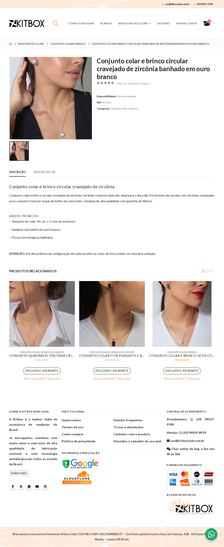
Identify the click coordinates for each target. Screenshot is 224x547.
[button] (55, 23)
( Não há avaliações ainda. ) (133, 83)
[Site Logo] (26, 23)
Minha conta (186, 23)
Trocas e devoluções (129, 427)
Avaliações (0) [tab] (44, 172)
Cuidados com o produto (132, 434)
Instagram (45, 486)
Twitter (21, 486)
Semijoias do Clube (133, 23)
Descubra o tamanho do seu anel (137, 441)
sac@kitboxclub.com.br (177, 4)
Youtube (37, 486)
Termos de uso (72, 427)
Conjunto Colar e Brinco (124, 108)
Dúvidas (164, 23)
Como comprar (73, 434)
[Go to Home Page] (10, 43)
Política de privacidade (79, 441)
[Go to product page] (42, 314)
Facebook (13, 486)
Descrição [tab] (17, 172)
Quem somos (71, 420)
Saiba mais (19, 473)
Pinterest (29, 486)
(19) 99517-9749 (205, 4)
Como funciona (81, 23)
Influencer (57, 352)
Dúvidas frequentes (128, 420)
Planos (106, 23)
